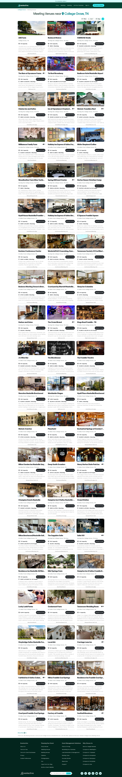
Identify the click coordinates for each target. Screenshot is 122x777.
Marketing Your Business (68, 749)
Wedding (63, 5)
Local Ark (51, 642)
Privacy (22, 755)
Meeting (69, 5)
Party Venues (44, 746)
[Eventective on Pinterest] (89, 773)
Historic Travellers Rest (86, 109)
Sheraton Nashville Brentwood (30, 393)
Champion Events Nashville (29, 500)
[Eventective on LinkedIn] (100, 773)
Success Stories (66, 758)
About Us (22, 746)
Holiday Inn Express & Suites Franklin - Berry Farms (68, 144)
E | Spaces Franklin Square (87, 215)
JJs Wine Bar (23, 358)
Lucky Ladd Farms (25, 607)
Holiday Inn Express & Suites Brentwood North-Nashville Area (72, 215)
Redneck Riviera (54, 38)
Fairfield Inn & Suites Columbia (30, 678)
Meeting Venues (45, 752)
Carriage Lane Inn (84, 642)
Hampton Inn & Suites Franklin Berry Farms (94, 571)
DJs (42, 761)
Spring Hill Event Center (57, 180)
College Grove (22, 9)
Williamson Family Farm (27, 144)
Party (57, 5)
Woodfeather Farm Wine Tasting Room (33, 180)
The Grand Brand (55, 322)
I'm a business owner (60, 1)
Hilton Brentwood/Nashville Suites (32, 535)
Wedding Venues (45, 749)
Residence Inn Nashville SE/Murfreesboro (35, 571)
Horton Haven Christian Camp (89, 180)
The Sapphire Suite (55, 535)
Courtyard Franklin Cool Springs (31, 713)
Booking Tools (65, 755)
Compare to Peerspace (89, 758)
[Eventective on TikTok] (93, 773)
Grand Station (83, 500)
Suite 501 (80, 535)
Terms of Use (24, 749)
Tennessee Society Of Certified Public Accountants (98, 251)
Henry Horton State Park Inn (88, 464)
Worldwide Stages (55, 393)
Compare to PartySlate (89, 761)
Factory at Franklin (55, 713)
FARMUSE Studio (84, 38)
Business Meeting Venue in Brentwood (33, 287)
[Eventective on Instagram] (85, 773)
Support (64, 764)
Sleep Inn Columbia (85, 287)
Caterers (43, 755)
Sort (91, 19)
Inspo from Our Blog (46, 764)
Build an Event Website (47, 767)
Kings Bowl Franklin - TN (86, 322)
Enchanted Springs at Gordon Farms (92, 429)
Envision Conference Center (29, 251)
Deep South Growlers (56, 464)
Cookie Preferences (25, 758)
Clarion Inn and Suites (27, 109)
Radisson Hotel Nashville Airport (90, 73)
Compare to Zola (87, 764)
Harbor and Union (25, 322)
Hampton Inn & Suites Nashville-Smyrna (63, 500)
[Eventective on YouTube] (96, 773)
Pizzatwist (52, 429)
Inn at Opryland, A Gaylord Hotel (61, 109)
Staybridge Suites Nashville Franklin (32, 642)
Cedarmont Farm (55, 607)
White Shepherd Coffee (86, 144)
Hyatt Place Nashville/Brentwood (90, 393)
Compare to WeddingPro (89, 749)
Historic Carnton (25, 429)
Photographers (45, 758)
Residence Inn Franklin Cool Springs (91, 678)
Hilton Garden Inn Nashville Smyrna (32, 464)
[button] (102, 18)
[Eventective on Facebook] (82, 773)
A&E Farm (22, 38)
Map (98, 19)
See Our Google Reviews (89, 746)
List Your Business (78, 5)
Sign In (87, 5)
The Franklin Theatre (85, 358)
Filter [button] (84, 19)
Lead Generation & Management (70, 752)
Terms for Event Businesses (27, 752)
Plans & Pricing (66, 746)
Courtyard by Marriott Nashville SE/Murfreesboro (68, 287)
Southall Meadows (84, 713)
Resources (65, 761)
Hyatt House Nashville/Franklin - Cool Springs (36, 215)
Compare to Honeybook (89, 755)
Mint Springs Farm (55, 571)
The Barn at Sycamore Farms (29, 73)
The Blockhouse (54, 358)
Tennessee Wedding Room (88, 607)
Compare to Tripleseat (89, 752)
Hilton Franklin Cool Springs (59, 678)
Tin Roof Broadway (55, 73)
